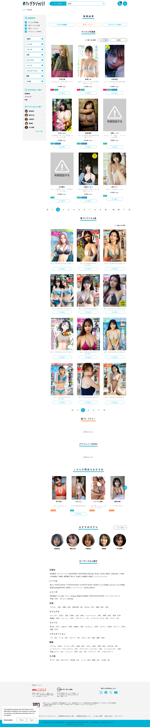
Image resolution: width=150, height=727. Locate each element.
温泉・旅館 (99, 638)
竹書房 (60, 576)
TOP (24, 10)
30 (119, 209)
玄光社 (97, 574)
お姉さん (67, 626)
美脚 (107, 615)
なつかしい (92, 626)
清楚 (54, 629)
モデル (91, 646)
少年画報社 (54, 576)
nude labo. (70, 599)
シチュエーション (32, 71)
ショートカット (94, 615)
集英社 (108, 574)
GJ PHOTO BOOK (86, 585)
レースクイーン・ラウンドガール (64, 649)
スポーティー (82, 618)
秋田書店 (53, 574)
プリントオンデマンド (112, 596)
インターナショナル (100, 618)
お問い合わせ (108, 716)
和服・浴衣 (102, 607)
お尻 (80, 615)
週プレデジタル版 (34, 25)
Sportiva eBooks (89, 587)
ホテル (86, 638)
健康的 (55, 618)
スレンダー (57, 615)
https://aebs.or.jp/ (47, 705)
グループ (75, 638)
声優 (102, 646)
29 (113, 209)
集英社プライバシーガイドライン (46, 716)
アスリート (94, 652)
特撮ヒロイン (57, 652)
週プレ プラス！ (33, 28)
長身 (117, 615)
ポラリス (63, 599)
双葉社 (90, 576)
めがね (90, 607)
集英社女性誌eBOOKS (57, 587)
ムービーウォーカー (101, 576)
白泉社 (78, 576)
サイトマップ (119, 716)
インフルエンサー (113, 649)
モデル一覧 (39, 131)
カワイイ (106, 626)
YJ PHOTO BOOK (72, 585)
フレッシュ (68, 618)
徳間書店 (67, 576)
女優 (80, 646)
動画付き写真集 (82, 596)
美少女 (55, 626)
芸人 (83, 652)
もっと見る (120, 527)
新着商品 (27, 93)
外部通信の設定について (83, 716)
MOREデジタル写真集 (101, 585)
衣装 (27, 55)
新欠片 (73, 576)
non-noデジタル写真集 (117, 585)
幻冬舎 (102, 574)
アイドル (70, 646)
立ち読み (62, 93)
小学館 (121, 574)
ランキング (28, 96)
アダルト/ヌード (107, 652)
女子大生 (113, 646)
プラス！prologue (70, 596)
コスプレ (56, 607)
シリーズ (29, 49)
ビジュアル (30, 60)
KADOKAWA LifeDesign (86, 574)
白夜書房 (85, 576)
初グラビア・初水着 (70, 660)
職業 (27, 76)
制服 (67, 607)
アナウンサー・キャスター (91, 649)
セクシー (119, 626)
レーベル (29, 44)
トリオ (64, 638)
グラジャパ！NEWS (34, 31)
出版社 (28, 39)
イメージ (29, 65)
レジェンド (72, 652)
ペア (54, 638)
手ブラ (55, 660)
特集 (26, 100)
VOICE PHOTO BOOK (96, 596)
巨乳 (70, 615)
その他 (28, 81)
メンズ (86, 660)
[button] (125, 488)
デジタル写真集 (33, 22)
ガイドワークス (62, 574)
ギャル (115, 618)
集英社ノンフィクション (74, 587)
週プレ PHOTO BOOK (57, 585)
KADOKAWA (72, 574)
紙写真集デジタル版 (57, 596)
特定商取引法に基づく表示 (66, 716)
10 (106, 209)
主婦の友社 (115, 574)
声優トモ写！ (54, 599)
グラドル (56, 646)
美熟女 (79, 626)
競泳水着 (78, 607)
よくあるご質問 (97, 716)
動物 (96, 660)
